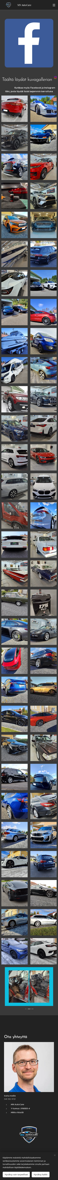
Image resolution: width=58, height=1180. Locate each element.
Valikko (54, 5)
